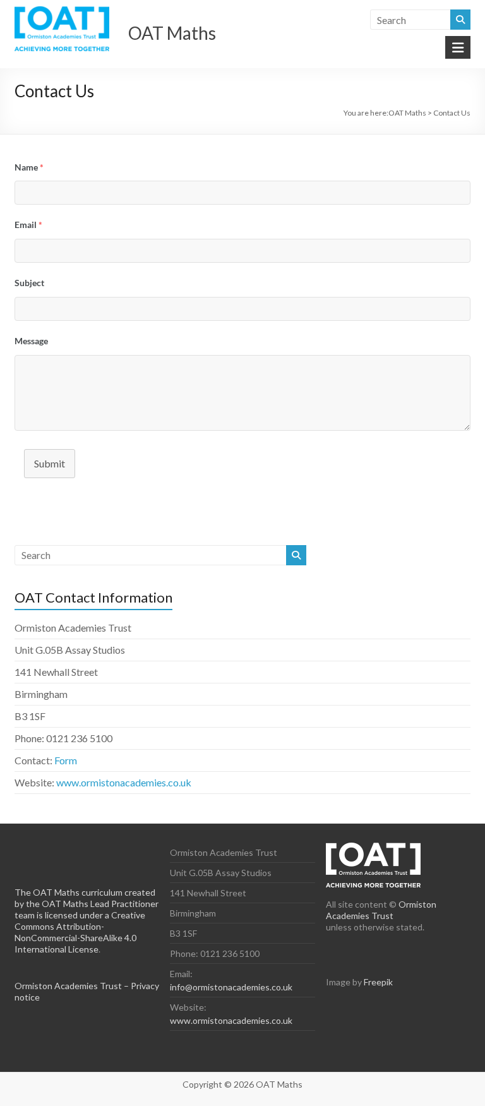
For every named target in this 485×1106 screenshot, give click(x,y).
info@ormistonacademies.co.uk (231, 987)
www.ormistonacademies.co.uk (123, 782)
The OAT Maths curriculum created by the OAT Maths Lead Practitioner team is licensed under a (87, 903)
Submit (49, 463)
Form (65, 760)
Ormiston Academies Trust (381, 910)
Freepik (378, 982)
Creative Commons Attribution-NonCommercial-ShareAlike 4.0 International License (80, 932)
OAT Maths (172, 33)
